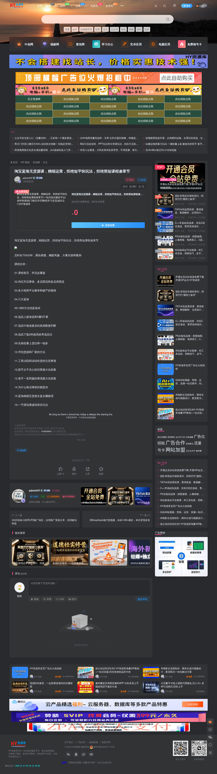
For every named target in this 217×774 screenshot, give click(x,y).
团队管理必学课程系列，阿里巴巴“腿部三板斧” (189, 197)
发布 (188, 5)
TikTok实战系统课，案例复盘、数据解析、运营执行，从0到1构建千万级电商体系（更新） (189, 214)
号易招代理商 (74, 762)
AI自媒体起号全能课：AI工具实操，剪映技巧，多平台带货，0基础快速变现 (189, 253)
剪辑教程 (171, 437)
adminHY (27, 178)
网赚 (131, 29)
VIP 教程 (25, 162)
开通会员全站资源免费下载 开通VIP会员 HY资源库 (189, 278)
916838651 (46, 431)
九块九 (96, 5)
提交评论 (142, 599)
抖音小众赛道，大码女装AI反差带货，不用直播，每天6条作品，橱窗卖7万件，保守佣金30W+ (129, 150)
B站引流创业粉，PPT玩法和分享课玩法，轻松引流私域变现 (111, 143)
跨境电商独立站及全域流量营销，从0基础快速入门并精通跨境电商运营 (52, 150)
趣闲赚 (199, 450)
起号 (75, 29)
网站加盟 (175, 449)
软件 (64, 5)
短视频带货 (86, 29)
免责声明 (106, 742)
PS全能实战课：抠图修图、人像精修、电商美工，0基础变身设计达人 (190, 240)
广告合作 (175, 442)
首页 (39, 5)
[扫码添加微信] (210, 737)
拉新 (97, 29)
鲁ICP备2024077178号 (104, 746)
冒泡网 (36, 162)
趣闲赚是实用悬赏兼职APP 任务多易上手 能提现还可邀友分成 (117, 684)
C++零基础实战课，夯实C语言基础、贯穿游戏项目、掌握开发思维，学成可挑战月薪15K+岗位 (190, 227)
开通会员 (203, 5)
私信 (143, 179)
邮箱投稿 (93, 742)
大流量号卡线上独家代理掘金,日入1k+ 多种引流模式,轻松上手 (182, 684)
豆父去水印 (190, 450)
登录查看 (109, 225)
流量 (67, 29)
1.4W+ (35, 496)
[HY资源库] (18, 744)
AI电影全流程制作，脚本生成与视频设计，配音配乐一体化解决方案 (189, 398)
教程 (50, 5)
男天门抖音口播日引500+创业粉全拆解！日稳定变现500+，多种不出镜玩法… (56, 143)
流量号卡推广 (89, 762)
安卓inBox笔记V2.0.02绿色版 (161, 150)
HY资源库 (76, 746)
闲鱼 (123, 29)
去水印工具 (180, 437)
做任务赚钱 (162, 437)
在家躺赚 (189, 437)
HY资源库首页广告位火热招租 (190, 366)
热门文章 (162, 269)
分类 (79, 5)
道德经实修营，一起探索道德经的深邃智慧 (51, 684)
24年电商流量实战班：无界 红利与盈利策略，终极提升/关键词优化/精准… (119, 138)
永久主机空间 (104, 762)
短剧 (146, 29)
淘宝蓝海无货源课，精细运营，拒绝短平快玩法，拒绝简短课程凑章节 (72, 171)
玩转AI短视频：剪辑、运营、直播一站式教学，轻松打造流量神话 (189, 383)
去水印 (111, 5)
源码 (139, 29)
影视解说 (189, 443)
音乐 (105, 29)
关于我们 (68, 742)
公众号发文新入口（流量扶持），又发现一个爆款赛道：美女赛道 (49, 138)
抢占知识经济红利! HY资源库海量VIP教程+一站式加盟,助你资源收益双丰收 (190, 413)
